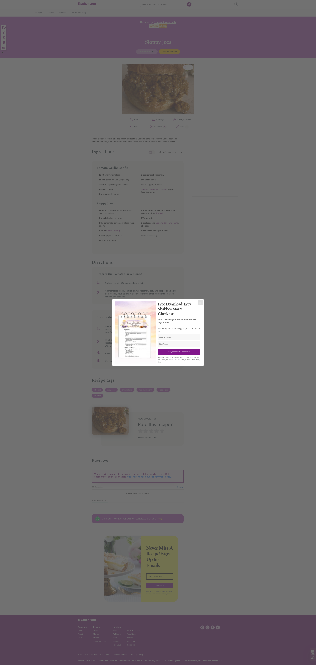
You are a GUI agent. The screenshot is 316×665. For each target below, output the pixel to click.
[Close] (200, 302)
